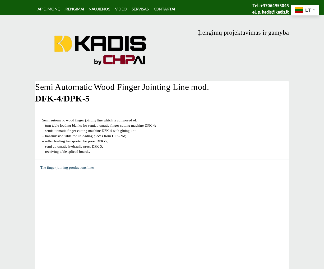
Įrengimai (74, 9)
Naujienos (99, 9)
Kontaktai (164, 9)
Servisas (140, 9)
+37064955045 (274, 5)
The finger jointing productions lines (67, 167)
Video (121, 9)
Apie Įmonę (48, 9)
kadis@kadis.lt (275, 12)
